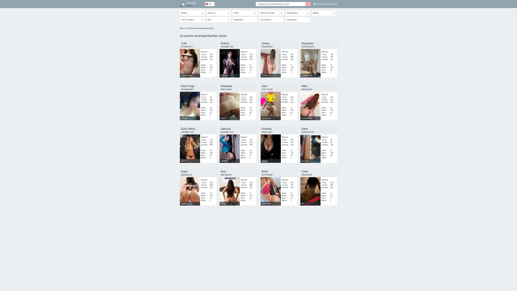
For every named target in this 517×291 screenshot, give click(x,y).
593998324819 (187, 89)
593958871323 (227, 47)
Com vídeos (292, 20)
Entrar (327, 4)
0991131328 (267, 89)
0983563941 (306, 89)
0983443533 (267, 47)
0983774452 (226, 89)
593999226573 (307, 47)
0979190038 (267, 175)
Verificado (238, 20)
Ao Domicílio (265, 20)
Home (182, 28)
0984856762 (186, 175)
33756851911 (187, 47)
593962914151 (307, 132)
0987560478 (226, 175)
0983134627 (267, 132)
